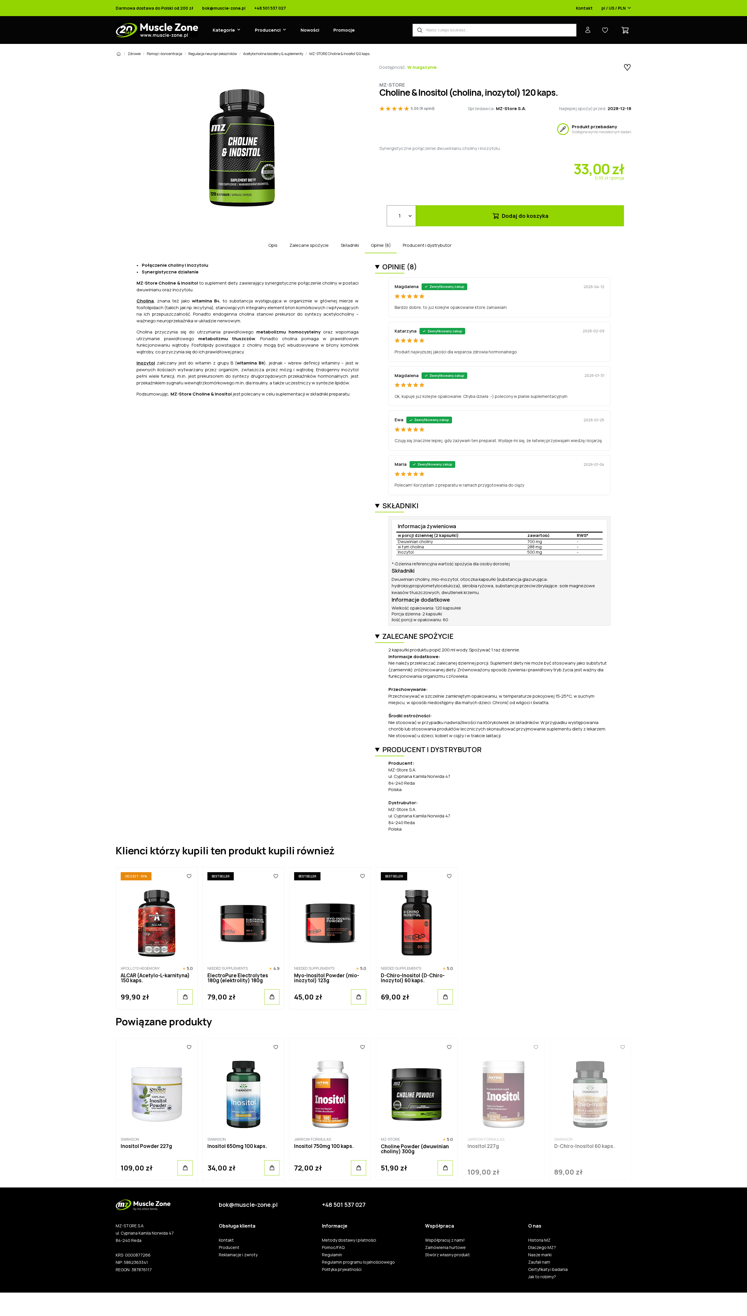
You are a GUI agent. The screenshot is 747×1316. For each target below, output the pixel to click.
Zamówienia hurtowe (445, 1247)
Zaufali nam (539, 1262)
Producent (229, 1247)
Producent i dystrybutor (427, 245)
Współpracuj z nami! (445, 1240)
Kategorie (224, 30)
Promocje (344, 30)
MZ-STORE (392, 85)
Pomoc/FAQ (333, 1247)
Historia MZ (539, 1240)
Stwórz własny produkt (447, 1255)
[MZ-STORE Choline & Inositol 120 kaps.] (242, 148)
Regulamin (332, 1255)
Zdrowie (134, 54)
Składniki (350, 245)
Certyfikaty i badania (548, 1269)
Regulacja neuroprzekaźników (212, 54)
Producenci (268, 30)
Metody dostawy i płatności (349, 1240)
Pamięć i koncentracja (164, 54)
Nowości (310, 30)
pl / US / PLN (613, 8)
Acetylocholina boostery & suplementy (273, 54)
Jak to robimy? (542, 1277)
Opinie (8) (381, 245)
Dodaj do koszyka (524, 215)
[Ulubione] (189, 876)
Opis (272, 245)
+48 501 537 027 (270, 8)
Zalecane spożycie (309, 245)
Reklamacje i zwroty (238, 1255)
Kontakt (584, 8)
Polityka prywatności (341, 1269)
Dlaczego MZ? (542, 1247)
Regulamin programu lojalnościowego (358, 1262)
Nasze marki (540, 1255)
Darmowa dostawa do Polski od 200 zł (154, 8)
